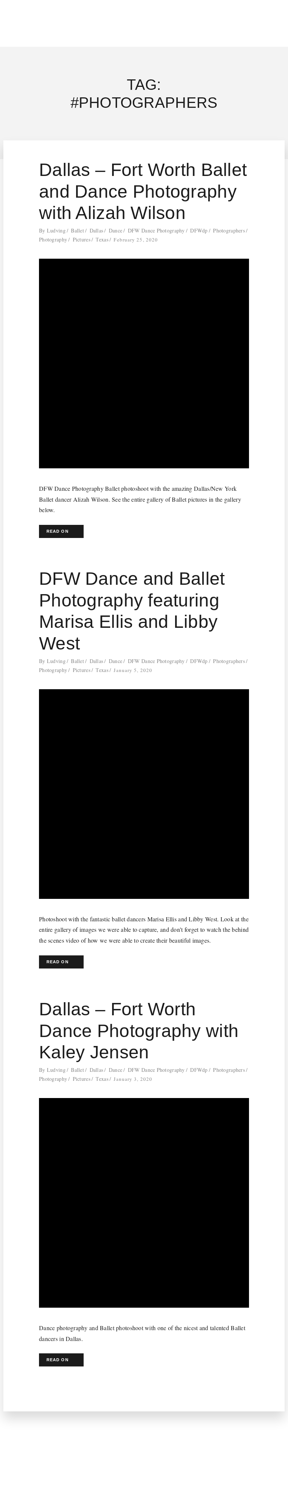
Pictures (81, 239)
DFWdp (198, 230)
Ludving (56, 230)
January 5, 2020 (133, 670)
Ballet (77, 230)
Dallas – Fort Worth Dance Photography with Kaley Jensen (138, 1030)
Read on (57, 531)
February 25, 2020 (136, 239)
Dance (115, 230)
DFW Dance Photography (156, 230)
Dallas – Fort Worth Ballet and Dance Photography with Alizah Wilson (143, 191)
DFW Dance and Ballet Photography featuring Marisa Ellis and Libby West (132, 611)
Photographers (229, 230)
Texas (102, 239)
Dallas (97, 230)
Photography (53, 239)
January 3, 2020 (133, 1079)
